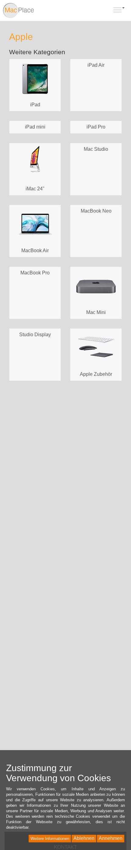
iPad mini (35, 126)
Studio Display (35, 334)
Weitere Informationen (49, 838)
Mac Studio (96, 149)
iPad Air (95, 65)
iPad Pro (96, 126)
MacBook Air (35, 250)
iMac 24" (35, 188)
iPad (35, 104)
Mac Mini (96, 312)
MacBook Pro (35, 272)
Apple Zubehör (96, 374)
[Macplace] (18, 10)
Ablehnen (83, 838)
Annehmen (110, 838)
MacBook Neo (96, 210)
